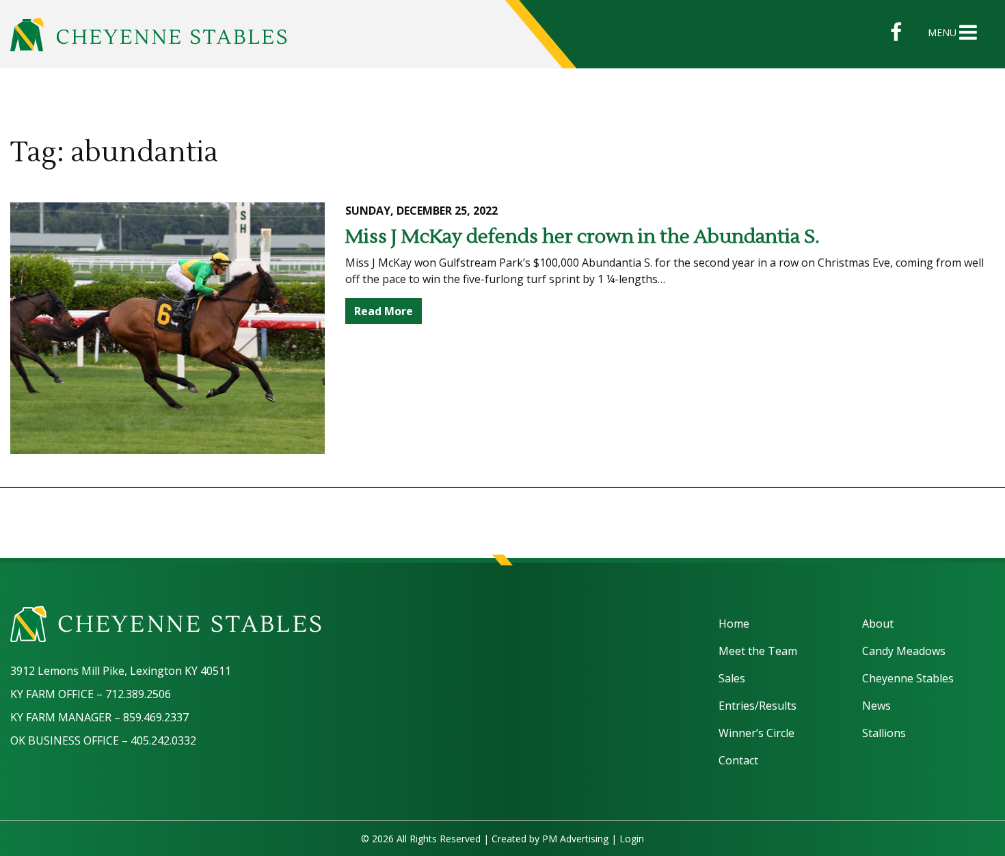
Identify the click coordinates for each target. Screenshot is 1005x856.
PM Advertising (575, 838)
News (876, 705)
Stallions (884, 732)
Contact (738, 760)
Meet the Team (758, 650)
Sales (732, 678)
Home (734, 623)
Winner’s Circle (756, 732)
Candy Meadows (904, 650)
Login (631, 838)
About (878, 623)
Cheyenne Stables (908, 678)
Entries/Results (757, 705)
